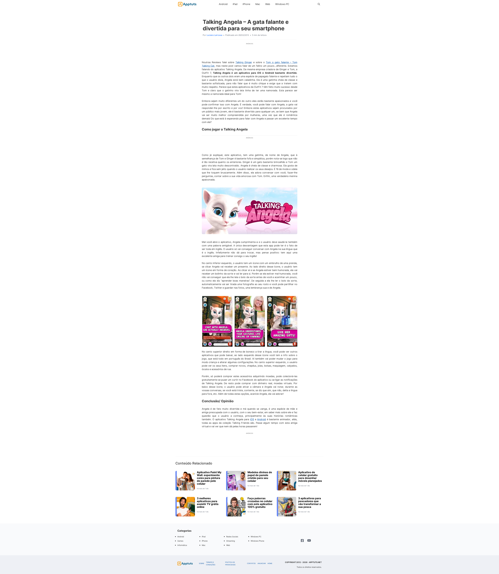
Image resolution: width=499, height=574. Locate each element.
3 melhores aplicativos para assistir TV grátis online (207, 503)
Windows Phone (257, 541)
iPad (235, 4)
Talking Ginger (243, 62)
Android (223, 4)
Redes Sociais (232, 536)
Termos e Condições (210, 563)
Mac (257, 4)
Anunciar (262, 563)
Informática (182, 545)
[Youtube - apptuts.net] (309, 540)
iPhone (246, 4)
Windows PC (282, 4)
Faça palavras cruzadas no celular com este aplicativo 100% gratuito (260, 503)
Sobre (201, 563)
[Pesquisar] (319, 4)
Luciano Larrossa (214, 35)
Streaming (230, 541)
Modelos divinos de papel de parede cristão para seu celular (260, 476)
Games (180, 541)
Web (267, 4)
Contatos (251, 563)
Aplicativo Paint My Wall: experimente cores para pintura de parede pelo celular (209, 478)
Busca (294, 4)
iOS (252, 419)
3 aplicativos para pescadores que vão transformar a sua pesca (309, 503)
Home (270, 563)
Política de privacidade (230, 563)
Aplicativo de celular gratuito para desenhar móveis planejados (310, 476)
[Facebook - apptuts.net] (302, 540)
